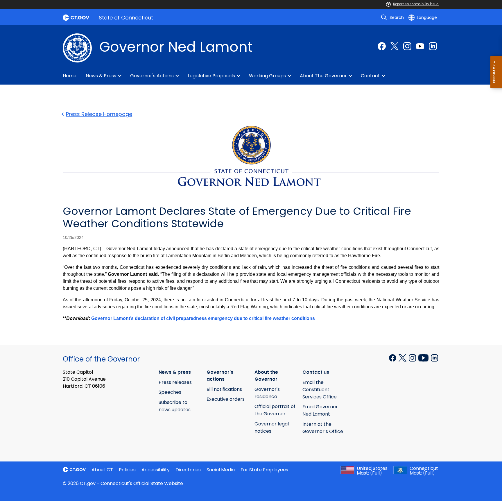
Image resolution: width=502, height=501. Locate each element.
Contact (370, 75)
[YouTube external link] (420, 46)
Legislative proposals (211, 75)
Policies (127, 469)
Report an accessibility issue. (416, 3)
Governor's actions (152, 75)
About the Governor (323, 75)
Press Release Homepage (99, 114)
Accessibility (155, 469)
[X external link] (403, 357)
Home (69, 75)
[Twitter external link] (394, 46)
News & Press (101, 75)
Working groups (267, 75)
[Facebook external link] (382, 46)
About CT (102, 469)
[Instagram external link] (407, 46)
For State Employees (264, 469)
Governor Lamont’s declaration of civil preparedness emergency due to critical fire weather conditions (203, 318)
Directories (188, 469)
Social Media (221, 469)
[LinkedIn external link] (433, 46)
